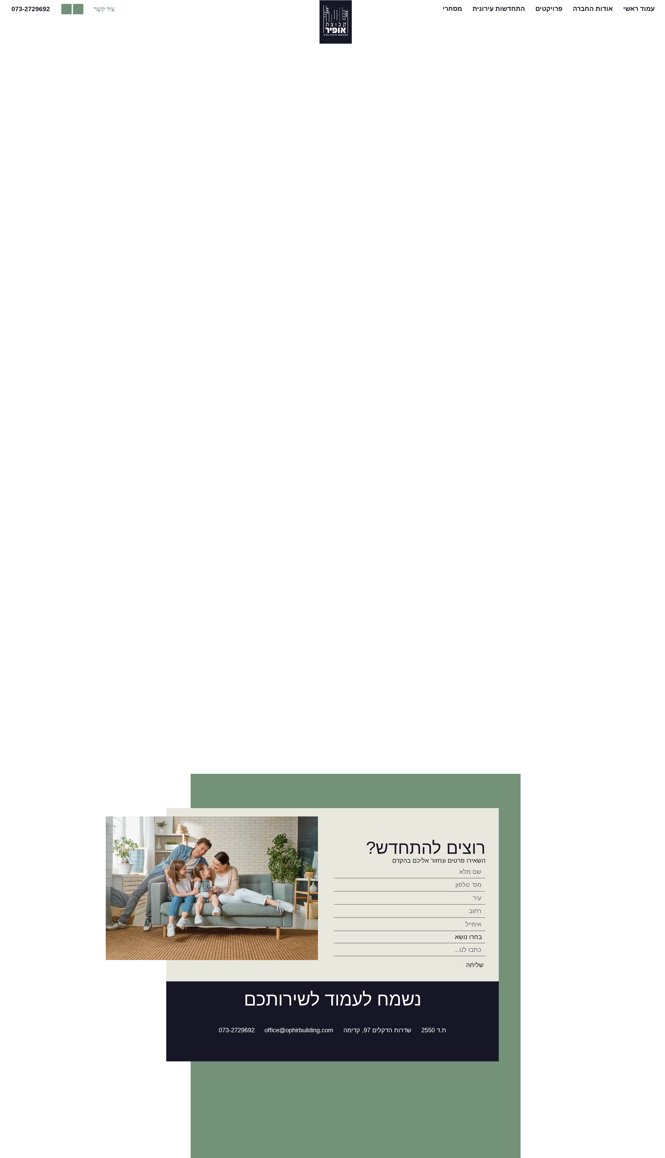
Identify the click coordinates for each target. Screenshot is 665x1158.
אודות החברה (593, 8)
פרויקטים (548, 8)
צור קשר (104, 8)
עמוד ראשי (639, 8)
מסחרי (452, 8)
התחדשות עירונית (499, 8)
